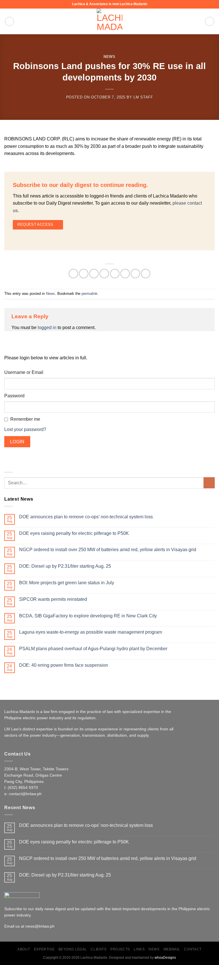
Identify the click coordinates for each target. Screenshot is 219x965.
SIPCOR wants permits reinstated (53, 599)
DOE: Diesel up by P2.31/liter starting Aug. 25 (65, 566)
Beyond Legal (72, 949)
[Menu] (9, 21)
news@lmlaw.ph (39, 926)
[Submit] (209, 482)
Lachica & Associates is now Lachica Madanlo (109, 4)
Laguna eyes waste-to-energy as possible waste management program (90, 632)
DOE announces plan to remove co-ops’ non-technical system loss (86, 516)
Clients (98, 949)
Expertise (44, 949)
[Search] (209, 21)
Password (14, 395)
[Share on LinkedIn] (135, 273)
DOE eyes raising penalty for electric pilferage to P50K (74, 533)
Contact (192, 949)
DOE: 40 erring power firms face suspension (63, 665)
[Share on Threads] (104, 273)
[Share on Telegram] (145, 273)
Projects (120, 949)
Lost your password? (25, 429)
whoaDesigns (165, 957)
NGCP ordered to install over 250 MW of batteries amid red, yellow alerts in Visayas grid (107, 549)
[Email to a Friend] (114, 273)
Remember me (25, 419)
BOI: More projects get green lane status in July (66, 582)
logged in (47, 327)
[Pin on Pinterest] (125, 273)
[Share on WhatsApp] (73, 273)
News (109, 57)
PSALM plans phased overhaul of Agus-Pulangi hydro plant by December (93, 648)
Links (139, 949)
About (23, 949)
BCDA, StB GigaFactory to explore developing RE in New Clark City (88, 615)
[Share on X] (94, 273)
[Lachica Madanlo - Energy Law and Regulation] (109, 21)
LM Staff (143, 97)
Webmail (171, 949)
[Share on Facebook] (83, 273)
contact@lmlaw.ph (25, 794)
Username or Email (23, 372)
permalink (90, 293)
